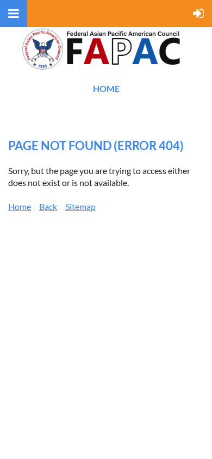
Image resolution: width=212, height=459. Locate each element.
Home (106, 88)
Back (48, 206)
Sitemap (80, 206)
